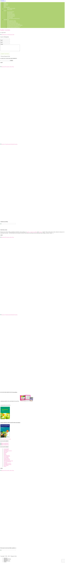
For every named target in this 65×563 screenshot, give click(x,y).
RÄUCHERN (6, 465)
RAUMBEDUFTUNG (7, 464)
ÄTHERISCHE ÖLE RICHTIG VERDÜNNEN (14, 25)
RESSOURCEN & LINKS (11, 20)
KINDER (5, 452)
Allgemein (5, 462)
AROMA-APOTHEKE (10, 13)
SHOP (5, 6)
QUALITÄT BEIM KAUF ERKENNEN (13, 24)
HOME (5, 2)
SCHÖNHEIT (6, 449)
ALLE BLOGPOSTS (10, 11)
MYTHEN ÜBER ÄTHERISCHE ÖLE (13, 18)
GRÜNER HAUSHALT (11, 16)
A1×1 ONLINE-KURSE (11, 8)
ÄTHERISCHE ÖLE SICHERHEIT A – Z (14, 26)
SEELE (5, 466)
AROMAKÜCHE (7, 459)
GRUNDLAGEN (7, 455)
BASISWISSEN (9, 12)
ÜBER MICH (6, 3)
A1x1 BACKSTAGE (7, 461)
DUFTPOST (6, 5)
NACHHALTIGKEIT (7, 463)
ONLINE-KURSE (7, 7)
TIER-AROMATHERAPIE (8, 460)
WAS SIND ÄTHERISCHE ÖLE (12, 22)
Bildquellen (6, 559)
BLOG (5, 10)
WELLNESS (6, 451)
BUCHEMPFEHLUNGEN (11, 21)
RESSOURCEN (6, 19)
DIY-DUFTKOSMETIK (11, 15)
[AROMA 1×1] (3, 0)
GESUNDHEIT (6, 448)
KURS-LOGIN (9, 9)
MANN (5, 454)
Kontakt (5, 561)
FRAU (5, 453)
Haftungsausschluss (7, 560)
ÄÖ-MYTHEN (6, 458)
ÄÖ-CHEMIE (6, 457)
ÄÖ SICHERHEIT (7, 456)
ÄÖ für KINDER (10, 17)
